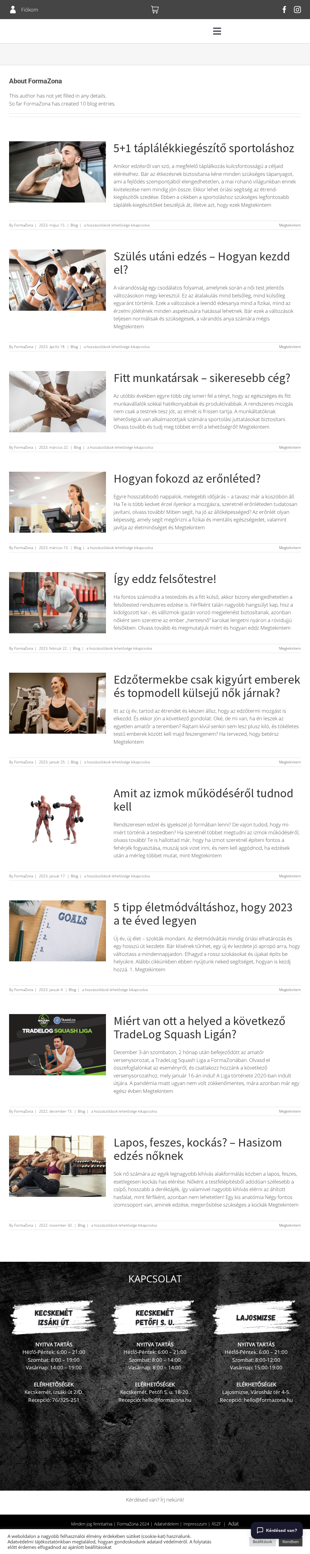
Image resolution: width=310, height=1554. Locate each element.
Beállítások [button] (262, 1541)
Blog (74, 225)
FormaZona (23, 225)
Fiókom (29, 9)
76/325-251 (66, 1399)
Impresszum (195, 1524)
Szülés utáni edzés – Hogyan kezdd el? (202, 263)
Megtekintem (290, 225)
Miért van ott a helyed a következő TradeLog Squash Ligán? (199, 1027)
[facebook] (284, 9)
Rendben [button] (290, 1541)
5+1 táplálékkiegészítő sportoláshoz (204, 148)
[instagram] (297, 9)
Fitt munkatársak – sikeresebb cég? (202, 377)
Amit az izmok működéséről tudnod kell (203, 799)
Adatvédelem (166, 1524)
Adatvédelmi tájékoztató (33, 1542)
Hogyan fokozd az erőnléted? (187, 478)
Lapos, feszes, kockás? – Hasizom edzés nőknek (198, 1149)
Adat (233, 1523)
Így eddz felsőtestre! (165, 578)
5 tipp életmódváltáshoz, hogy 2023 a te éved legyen (203, 913)
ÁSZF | (220, 1524)
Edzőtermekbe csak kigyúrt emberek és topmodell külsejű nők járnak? (207, 686)
